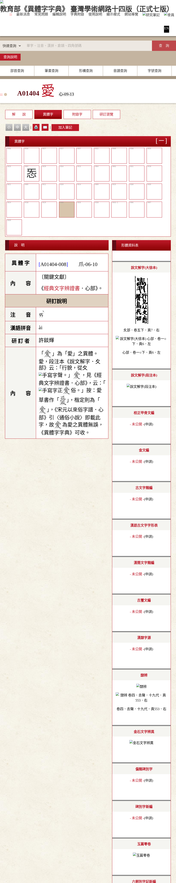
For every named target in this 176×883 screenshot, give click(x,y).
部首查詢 (17, 71)
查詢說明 (10, 57)
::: (10, 14)
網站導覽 (131, 14)
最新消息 (23, 14)
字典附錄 (77, 14)
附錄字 (77, 114)
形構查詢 (86, 71)
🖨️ (36, 127)
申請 (148, 424)
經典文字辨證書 (62, 288)
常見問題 (41, 14)
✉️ (45, 127)
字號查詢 (154, 71)
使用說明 (95, 14)
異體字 (48, 114)
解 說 (19, 114)
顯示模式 (113, 14)
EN (166, 28)
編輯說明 (59, 14)
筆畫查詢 (51, 71)
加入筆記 (65, 127)
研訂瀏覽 (106, 114)
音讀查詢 (120, 71)
